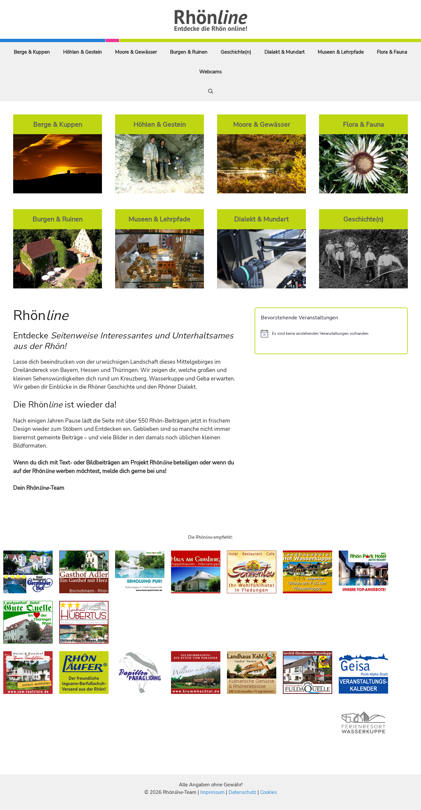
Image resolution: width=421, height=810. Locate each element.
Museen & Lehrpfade (341, 52)
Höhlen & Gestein (82, 52)
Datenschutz (242, 792)
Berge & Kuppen (32, 52)
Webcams (210, 71)
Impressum (213, 792)
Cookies (268, 792)
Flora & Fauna (392, 52)
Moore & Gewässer (136, 52)
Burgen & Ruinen (189, 52)
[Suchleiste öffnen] (211, 91)
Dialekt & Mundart (284, 52)
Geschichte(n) (236, 52)
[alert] (331, 333)
